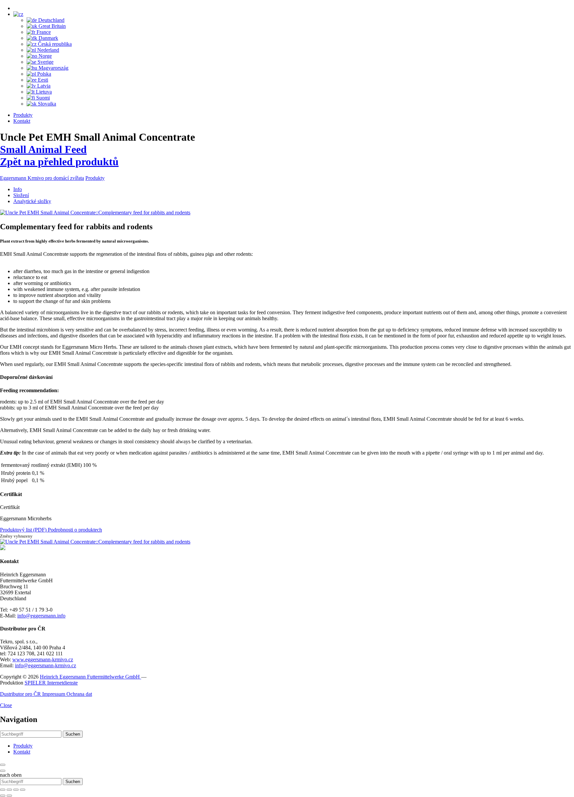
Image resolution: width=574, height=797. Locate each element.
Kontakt (21, 121)
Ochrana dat (79, 694)
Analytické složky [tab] (32, 201)
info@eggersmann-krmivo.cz (45, 665)
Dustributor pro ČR (21, 694)
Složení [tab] (21, 195)
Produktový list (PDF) (24, 530)
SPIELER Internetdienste (51, 683)
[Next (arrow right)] (9, 796)
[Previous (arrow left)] (2, 796)
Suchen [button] (72, 734)
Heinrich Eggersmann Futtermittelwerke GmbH (90, 677)
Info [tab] (17, 189)
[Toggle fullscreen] (16, 790)
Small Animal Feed (43, 149)
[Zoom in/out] (22, 790)
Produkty (23, 115)
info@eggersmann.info (41, 615)
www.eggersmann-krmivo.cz (42, 659)
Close (6, 705)
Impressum (54, 694)
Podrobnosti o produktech (75, 530)
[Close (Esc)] (2, 790)
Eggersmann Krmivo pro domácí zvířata (42, 178)
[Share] (9, 790)
